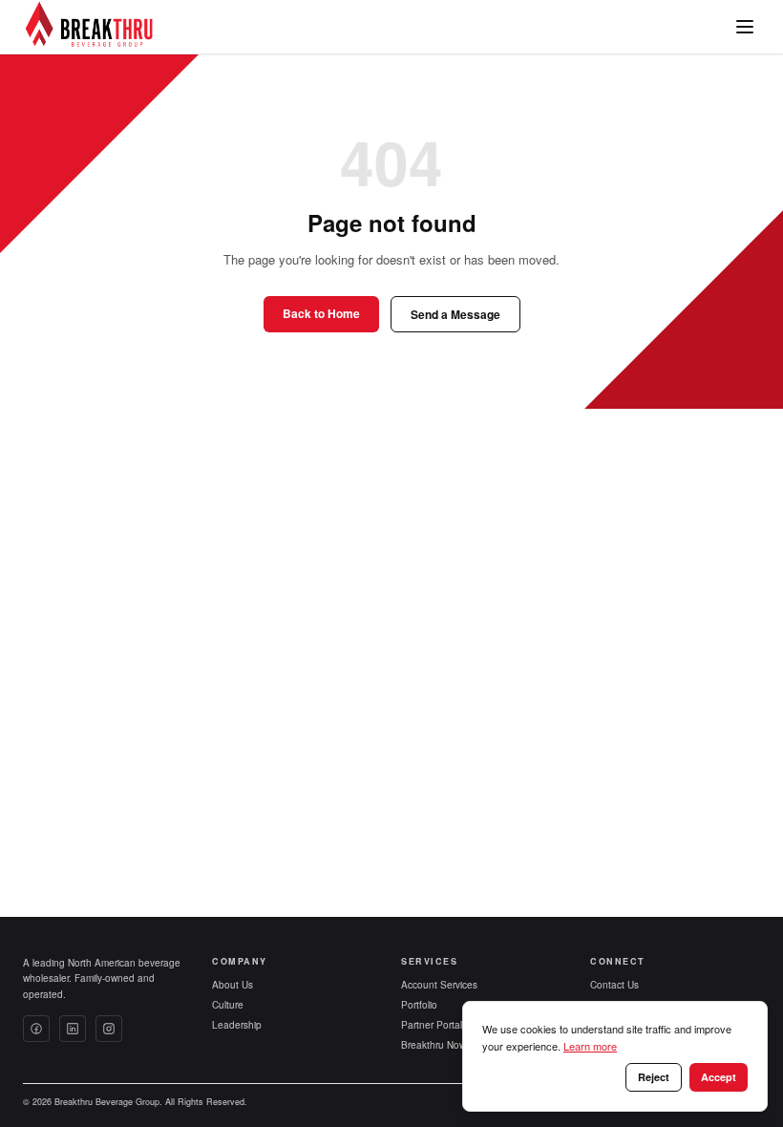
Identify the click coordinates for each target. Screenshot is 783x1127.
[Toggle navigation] (745, 26)
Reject (653, 1077)
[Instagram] (108, 1028)
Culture (227, 1004)
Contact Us (614, 984)
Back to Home (321, 313)
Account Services (439, 984)
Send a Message (455, 314)
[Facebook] (36, 1028)
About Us (232, 984)
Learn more (590, 1045)
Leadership (237, 1024)
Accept (718, 1077)
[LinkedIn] (72, 1028)
